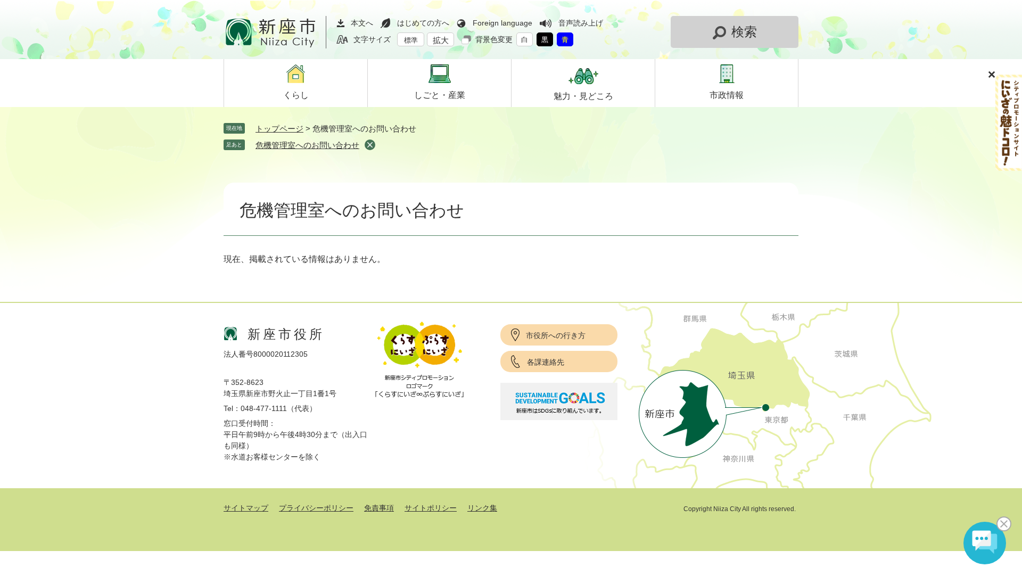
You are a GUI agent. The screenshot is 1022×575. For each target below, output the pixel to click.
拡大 (441, 40)
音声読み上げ (580, 23)
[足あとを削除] (370, 144)
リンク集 (482, 508)
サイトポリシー (431, 508)
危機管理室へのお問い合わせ (307, 145)
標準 (411, 40)
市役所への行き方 (556, 335)
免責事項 (379, 508)
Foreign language (502, 23)
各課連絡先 (545, 362)
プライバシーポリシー (316, 508)
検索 (744, 31)
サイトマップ (246, 508)
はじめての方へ (423, 23)
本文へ (362, 23)
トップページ (279, 128)
